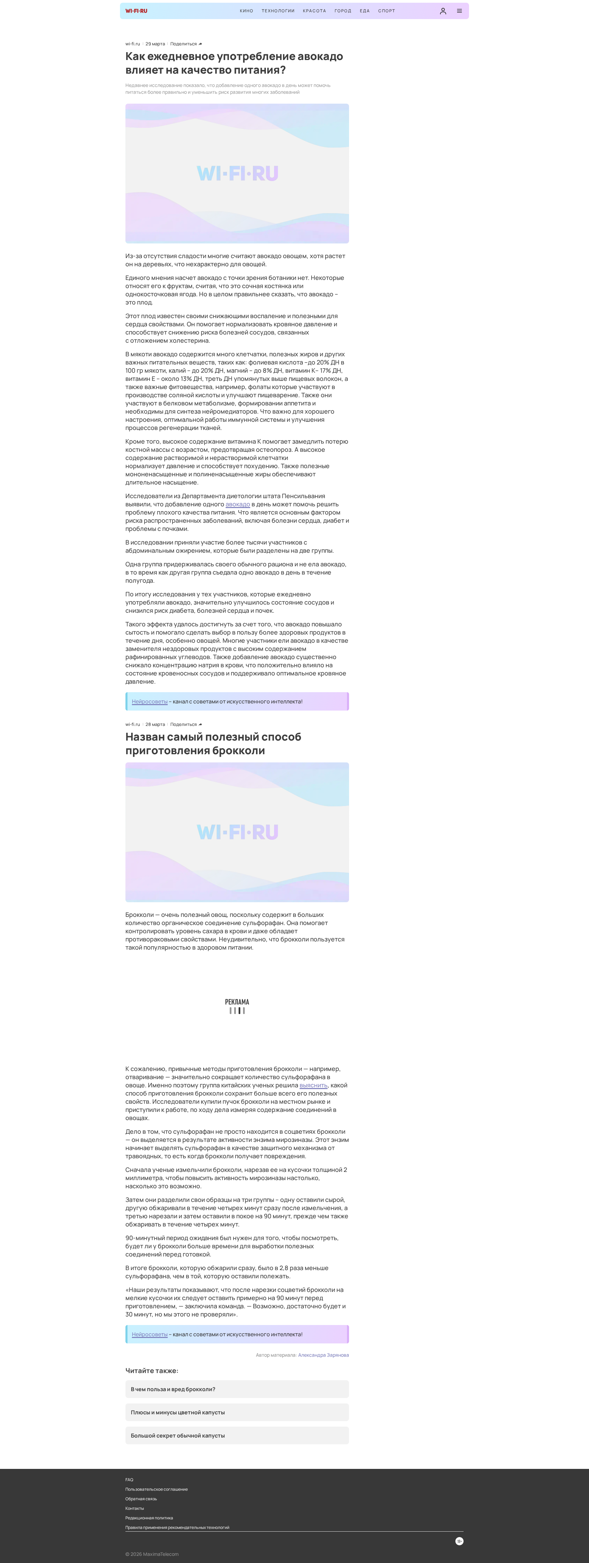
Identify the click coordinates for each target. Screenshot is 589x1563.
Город (343, 11)
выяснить (314, 1085)
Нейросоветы (150, 701)
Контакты (134, 1508)
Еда (365, 11)
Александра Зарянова (323, 1355)
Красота (315, 11)
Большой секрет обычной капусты (178, 1435)
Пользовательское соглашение (156, 1489)
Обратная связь (141, 1499)
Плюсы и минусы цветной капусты (178, 1412)
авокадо (238, 504)
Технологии (278, 11)
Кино (247, 11)
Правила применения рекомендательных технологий (177, 1527)
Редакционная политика (149, 1518)
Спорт (386, 11)
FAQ (129, 1480)
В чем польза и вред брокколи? (173, 1389)
